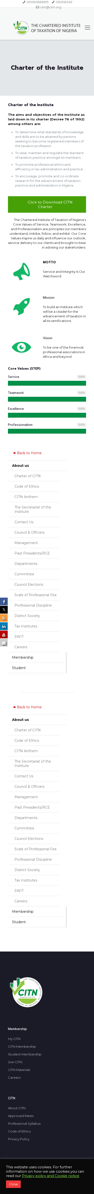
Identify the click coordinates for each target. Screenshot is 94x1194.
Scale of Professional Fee (35, 595)
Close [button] (13, 1184)
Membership (23, 657)
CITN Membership (22, 1046)
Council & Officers (29, 532)
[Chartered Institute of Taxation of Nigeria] (47, 27)
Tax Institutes (25, 626)
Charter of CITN (27, 476)
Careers (20, 647)
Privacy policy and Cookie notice (50, 1176)
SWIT (19, 636)
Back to (29, 453)
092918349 (64, 2)
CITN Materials (19, 1070)
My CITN (14, 1039)
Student (19, 668)
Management (26, 543)
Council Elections (28, 584)
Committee (24, 574)
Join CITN (15, 1062)
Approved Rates (21, 1116)
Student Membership (24, 1054)
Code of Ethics (26, 486)
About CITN (17, 1108)
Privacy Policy (18, 1139)
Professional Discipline (33, 605)
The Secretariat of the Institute (32, 509)
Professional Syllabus (24, 1123)
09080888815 (37, 2)
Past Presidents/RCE (32, 553)
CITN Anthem (26, 497)
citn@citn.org (50, 7)
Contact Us (23, 522)
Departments (25, 564)
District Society (27, 616)
